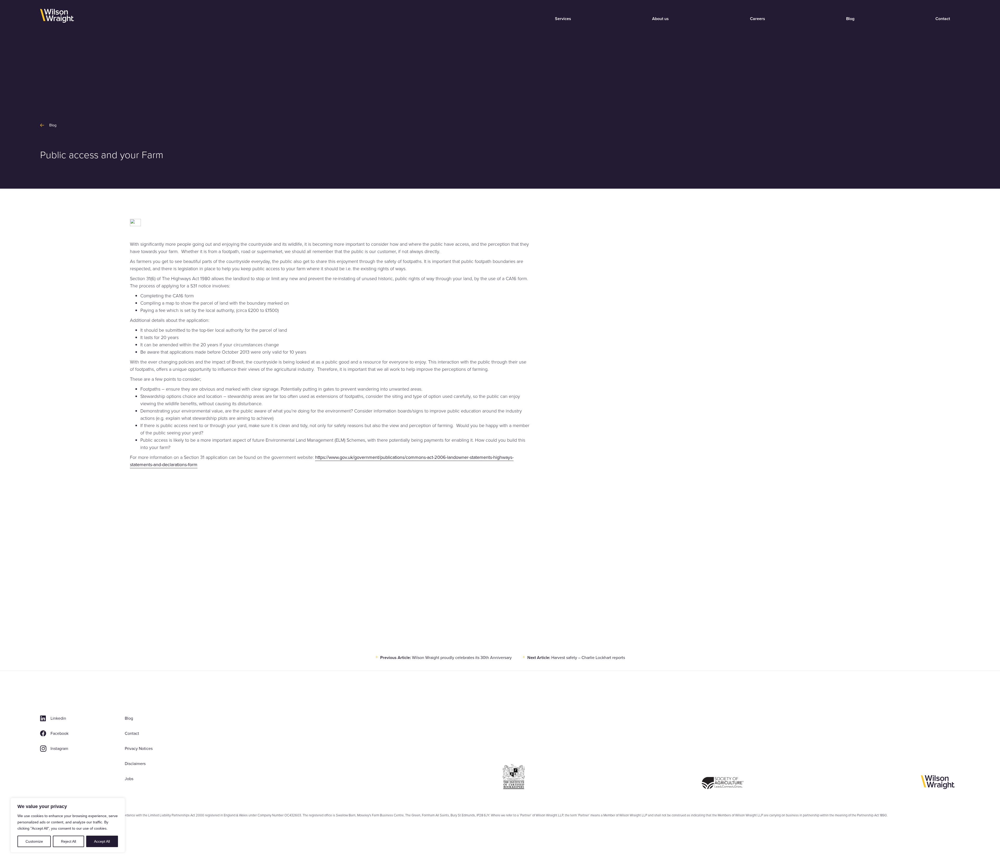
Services (563, 19)
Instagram (59, 748)
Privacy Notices (139, 748)
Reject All (68, 841)
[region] (67, 825)
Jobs (129, 779)
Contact (942, 19)
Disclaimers (135, 764)
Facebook (59, 733)
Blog (850, 19)
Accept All (102, 841)
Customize (34, 841)
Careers (757, 19)
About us (660, 19)
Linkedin (58, 718)
